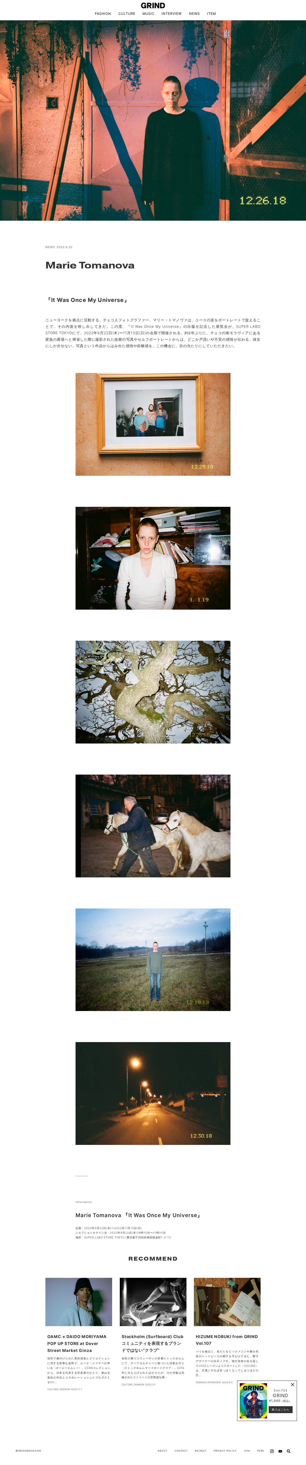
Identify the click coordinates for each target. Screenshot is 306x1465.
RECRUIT (200, 1450)
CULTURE (126, 13)
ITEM (211, 13)
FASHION (103, 13)
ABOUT (162, 1450)
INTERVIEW (172, 13)
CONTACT (181, 1450)
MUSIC (148, 13)
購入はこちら (280, 1409)
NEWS (194, 13)
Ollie (247, 1450)
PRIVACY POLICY (225, 1450)
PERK (260, 1450)
